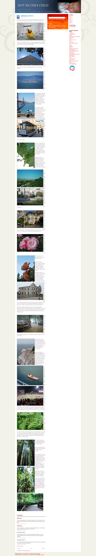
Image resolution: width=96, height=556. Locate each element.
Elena (18, 518)
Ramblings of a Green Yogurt (74, 54)
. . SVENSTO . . (72, 33)
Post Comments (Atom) (26, 550)
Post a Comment (20, 546)
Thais (70, 57)
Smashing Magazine (18, 554)
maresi (18, 525)
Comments (59, 19)
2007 (70, 23)
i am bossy (71, 42)
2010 (70, 19)
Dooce (70, 38)
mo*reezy (71, 46)
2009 (70, 20)
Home (31, 548)
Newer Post (19, 548)
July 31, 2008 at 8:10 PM (21, 544)
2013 (70, 16)
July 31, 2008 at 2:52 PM (21, 537)
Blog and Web (31, 554)
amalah (70, 35)
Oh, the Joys (71, 52)
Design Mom (71, 37)
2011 (70, 18)
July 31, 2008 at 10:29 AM (21, 523)
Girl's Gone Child (72, 39)
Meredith (70, 45)
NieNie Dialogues (72, 49)
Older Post (43, 548)
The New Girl (71, 59)
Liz (69, 44)
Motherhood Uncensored (73, 48)
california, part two (27, 16)
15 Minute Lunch (72, 34)
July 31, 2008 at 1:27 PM (21, 530)
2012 (70, 17)
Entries (51, 19)
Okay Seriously (72, 53)
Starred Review (72, 55)
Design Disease (26, 554)
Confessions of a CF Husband (74, 36)
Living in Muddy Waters (73, 43)
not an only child (25, 553)
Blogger (38, 553)
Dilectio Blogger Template (39, 554)
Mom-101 (71, 47)
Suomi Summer (72, 56)
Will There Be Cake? (73, 64)
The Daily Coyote (72, 58)
